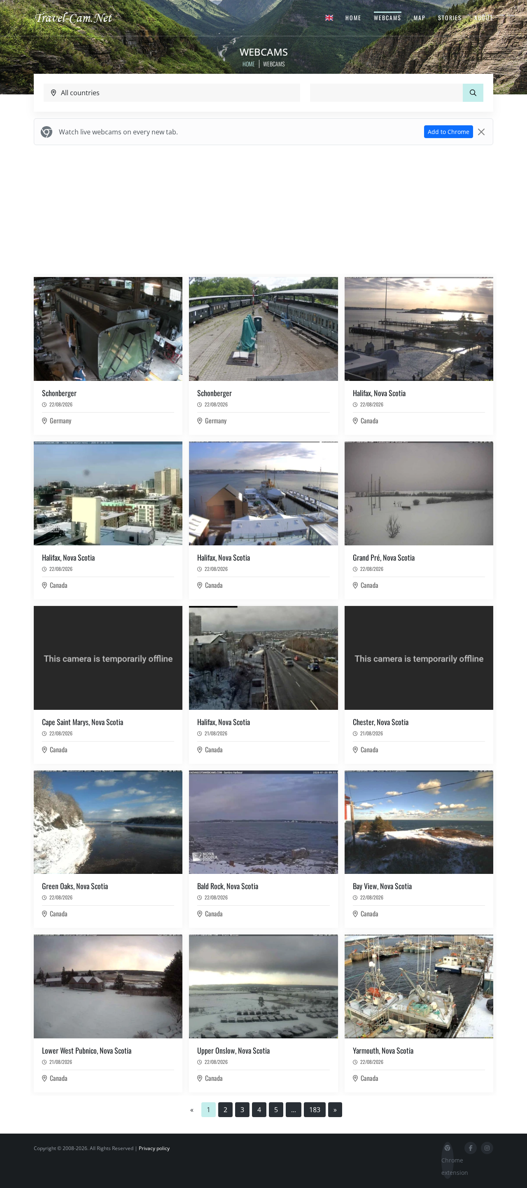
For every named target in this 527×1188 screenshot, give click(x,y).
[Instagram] (487, 1148)
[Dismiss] (481, 132)
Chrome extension (447, 1166)
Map (420, 17)
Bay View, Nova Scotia (382, 885)
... (293, 1109)
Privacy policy (154, 1148)
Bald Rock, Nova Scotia (227, 885)
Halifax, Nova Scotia (379, 392)
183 (314, 1109)
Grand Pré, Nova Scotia (384, 557)
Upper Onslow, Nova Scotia (233, 1050)
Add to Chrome (448, 132)
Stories (450, 17)
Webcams (387, 17)
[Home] (80, 17)
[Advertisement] (263, 209)
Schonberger (59, 392)
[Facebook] (470, 1148)
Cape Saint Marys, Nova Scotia (82, 721)
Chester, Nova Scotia (380, 721)
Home (353, 17)
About (483, 17)
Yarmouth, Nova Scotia (383, 1050)
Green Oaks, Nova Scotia (75, 885)
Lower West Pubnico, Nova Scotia (86, 1050)
